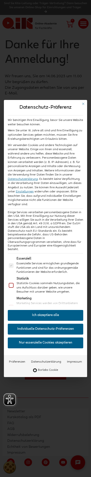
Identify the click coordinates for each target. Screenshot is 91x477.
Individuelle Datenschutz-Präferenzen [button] (45, 329)
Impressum (74, 361)
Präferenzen (17, 361)
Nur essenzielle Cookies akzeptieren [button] (45, 342)
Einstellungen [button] (25, 191)
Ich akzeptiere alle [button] (45, 315)
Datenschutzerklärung (23, 179)
